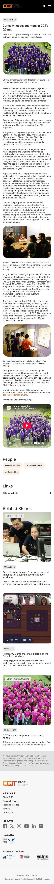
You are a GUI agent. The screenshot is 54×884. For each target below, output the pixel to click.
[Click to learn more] (27, 493)
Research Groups (11, 804)
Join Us (6, 808)
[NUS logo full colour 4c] (10, 841)
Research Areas (10, 801)
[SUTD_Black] (43, 857)
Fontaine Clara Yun (12, 465)
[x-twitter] (12, 826)
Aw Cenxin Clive (11, 472)
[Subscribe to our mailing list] (41, 826)
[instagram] (19, 826)
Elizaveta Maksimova (34, 465)
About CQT (8, 797)
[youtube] (26, 826)
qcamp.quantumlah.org (16, 395)
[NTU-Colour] (27, 857)
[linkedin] (34, 826)
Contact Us (8, 812)
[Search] (44, 6)
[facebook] (5, 826)
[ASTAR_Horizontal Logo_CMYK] (10, 857)
